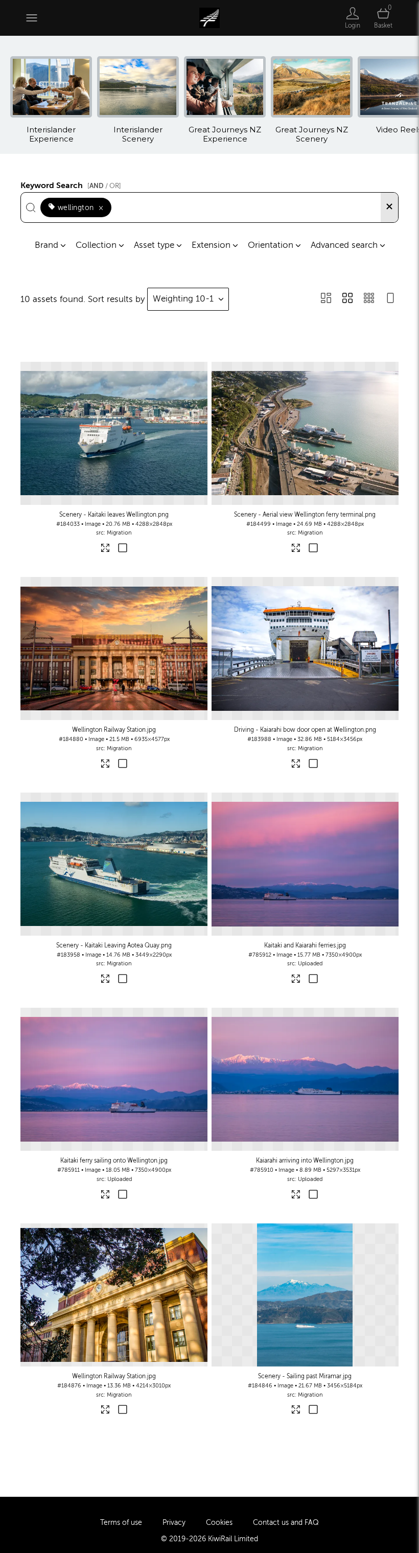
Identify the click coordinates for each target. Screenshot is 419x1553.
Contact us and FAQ (286, 1522)
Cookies (219, 1522)
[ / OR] (104, 186)
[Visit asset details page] (105, 550)
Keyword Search (70, 184)
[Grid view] (347, 299)
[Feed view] (390, 299)
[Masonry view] (326, 299)
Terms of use (121, 1522)
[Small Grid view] (369, 299)
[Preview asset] (113, 433)
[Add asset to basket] (122, 549)
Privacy (173, 1522)
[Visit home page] (209, 18)
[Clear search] (389, 207)
